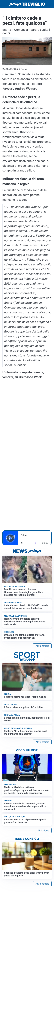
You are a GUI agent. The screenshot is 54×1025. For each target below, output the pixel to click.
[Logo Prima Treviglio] (27, 4)
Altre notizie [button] (42, 645)
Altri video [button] (43, 830)
